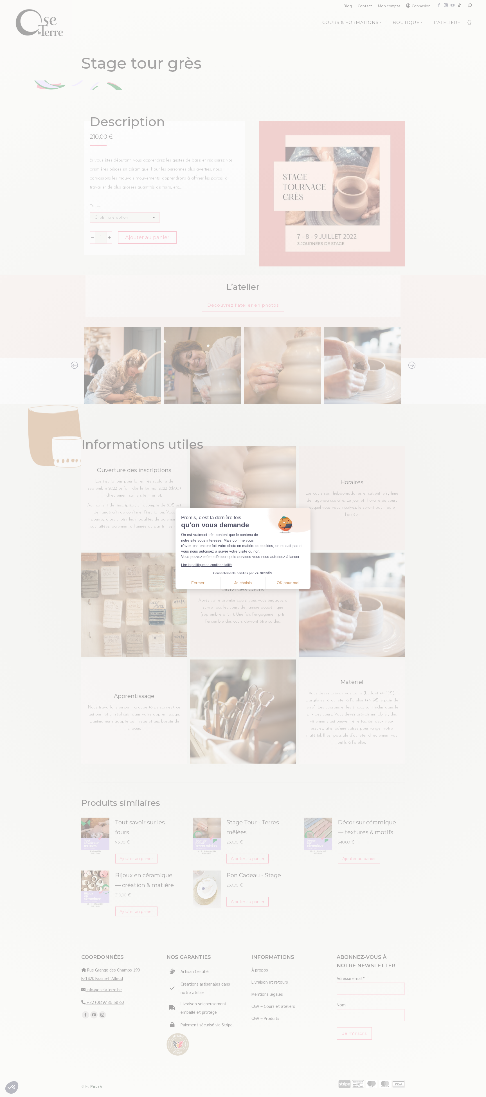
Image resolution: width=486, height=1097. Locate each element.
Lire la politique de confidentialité (206, 565)
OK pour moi (288, 582)
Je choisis (243, 582)
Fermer (197, 582)
